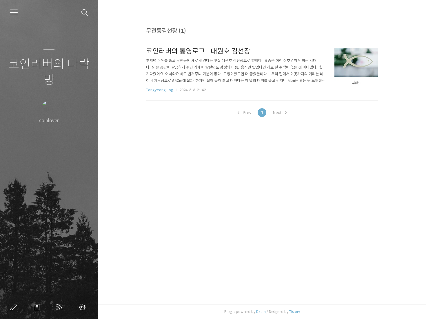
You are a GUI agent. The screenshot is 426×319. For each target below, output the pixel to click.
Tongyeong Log (159, 89)
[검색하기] (84, 12)
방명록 (38, 307)
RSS (61, 307)
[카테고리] (14, 12)
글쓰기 (15, 307)
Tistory (294, 311)
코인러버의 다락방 (49, 72)
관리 (83, 307)
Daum (261, 311)
